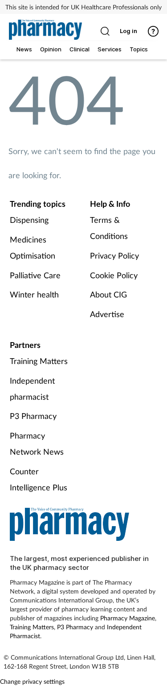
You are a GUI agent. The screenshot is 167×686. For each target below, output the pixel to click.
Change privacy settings (32, 681)
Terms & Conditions (109, 228)
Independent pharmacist (32, 389)
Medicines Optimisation (32, 247)
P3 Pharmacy (33, 416)
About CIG (108, 294)
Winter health (34, 294)
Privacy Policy (114, 255)
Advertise (107, 314)
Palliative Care (35, 275)
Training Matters (39, 361)
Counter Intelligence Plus (38, 479)
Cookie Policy (114, 275)
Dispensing (29, 220)
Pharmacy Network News (37, 443)
